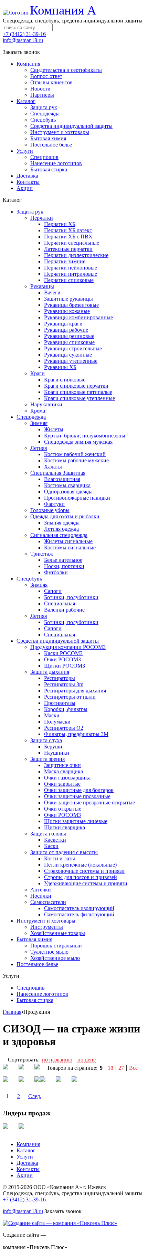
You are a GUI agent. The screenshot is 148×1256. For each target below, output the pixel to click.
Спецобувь (29, 579)
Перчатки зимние (64, 261)
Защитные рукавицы (68, 299)
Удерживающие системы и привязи (85, 883)
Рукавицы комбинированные (78, 317)
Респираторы (59, 678)
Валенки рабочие (64, 610)
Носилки (40, 896)
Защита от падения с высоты (64, 852)
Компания (28, 1144)
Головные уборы (50, 510)
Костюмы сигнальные (70, 547)
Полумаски (57, 722)
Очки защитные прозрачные (77, 796)
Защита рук (30, 212)
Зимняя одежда (62, 523)
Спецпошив (31, 988)
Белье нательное (63, 560)
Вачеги (52, 292)
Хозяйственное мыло (55, 958)
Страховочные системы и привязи (84, 871)
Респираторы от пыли (70, 697)
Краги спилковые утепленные (79, 398)
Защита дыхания (49, 672)
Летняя (38, 448)
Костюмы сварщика (67, 485)
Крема (37, 411)
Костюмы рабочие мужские (76, 460)
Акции (25, 1175)
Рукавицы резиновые (69, 336)
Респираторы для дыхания (75, 690)
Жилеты (53, 429)
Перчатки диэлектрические (76, 255)
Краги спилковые (64, 380)
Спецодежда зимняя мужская (78, 442)
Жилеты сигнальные (68, 541)
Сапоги (53, 591)
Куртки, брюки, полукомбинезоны (84, 435)
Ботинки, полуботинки (71, 597)
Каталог (26, 1150)
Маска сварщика (63, 771)
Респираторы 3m (63, 684)
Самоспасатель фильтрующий (79, 914)
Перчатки (41, 218)
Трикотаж (41, 554)
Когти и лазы (59, 858)
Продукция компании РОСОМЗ (68, 647)
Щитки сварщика (64, 827)
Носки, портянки (64, 566)
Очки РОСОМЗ (62, 659)
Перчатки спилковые (69, 280)
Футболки (56, 572)
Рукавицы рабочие (66, 330)
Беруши (53, 746)
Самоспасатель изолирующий (79, 908)
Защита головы (48, 834)
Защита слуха (46, 740)
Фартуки (54, 504)
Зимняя (38, 423)
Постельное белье (37, 964)
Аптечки (40, 890)
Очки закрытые (62, 784)
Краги (37, 373)
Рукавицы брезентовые (71, 305)
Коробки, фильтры (65, 709)
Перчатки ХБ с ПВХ (68, 236)
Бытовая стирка (35, 1000)
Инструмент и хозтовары (46, 921)
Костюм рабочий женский (75, 454)
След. (34, 1096)
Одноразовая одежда (68, 491)
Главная (12, 1012)
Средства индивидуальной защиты (58, 641)
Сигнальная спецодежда (58, 535)
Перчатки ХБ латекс (68, 230)
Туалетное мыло (49, 952)
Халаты (53, 467)
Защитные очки (62, 765)
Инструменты (46, 927)
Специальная (59, 603)
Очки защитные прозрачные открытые (89, 802)
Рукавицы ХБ (60, 367)
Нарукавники (46, 404)
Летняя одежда (61, 529)
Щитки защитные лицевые (75, 821)
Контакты (28, 1169)
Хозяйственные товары (57, 933)
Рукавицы (42, 286)
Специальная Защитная (57, 473)
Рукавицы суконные (68, 355)
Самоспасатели (48, 902)
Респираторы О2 (63, 728)
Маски (52, 715)
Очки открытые (62, 809)
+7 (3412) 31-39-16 (24, 34)
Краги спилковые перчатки (76, 386)
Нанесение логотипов (42, 994)
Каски (51, 846)
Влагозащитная (62, 479)
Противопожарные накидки (77, 498)
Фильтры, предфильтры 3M (76, 734)
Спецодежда (31, 417)
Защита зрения (47, 759)
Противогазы (59, 703)
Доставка (27, 1163)
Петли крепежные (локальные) (80, 865)
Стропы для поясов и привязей (80, 877)
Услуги (25, 1157)
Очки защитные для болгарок (79, 790)
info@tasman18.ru (23, 40)
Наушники (56, 753)
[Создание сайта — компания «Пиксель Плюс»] (60, 1223)
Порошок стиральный (56, 945)
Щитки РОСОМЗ (64, 666)
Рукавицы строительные (73, 348)
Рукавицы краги (63, 324)
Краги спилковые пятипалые (78, 392)
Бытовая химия (34, 939)
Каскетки (55, 840)
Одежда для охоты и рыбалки (64, 516)
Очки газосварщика (67, 778)
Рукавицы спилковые (69, 342)
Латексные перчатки (68, 249)
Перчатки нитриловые (70, 274)
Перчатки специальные (71, 243)
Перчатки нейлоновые (70, 268)
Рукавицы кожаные (67, 311)
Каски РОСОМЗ (63, 653)
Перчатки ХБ (59, 224)
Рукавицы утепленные (70, 361)
